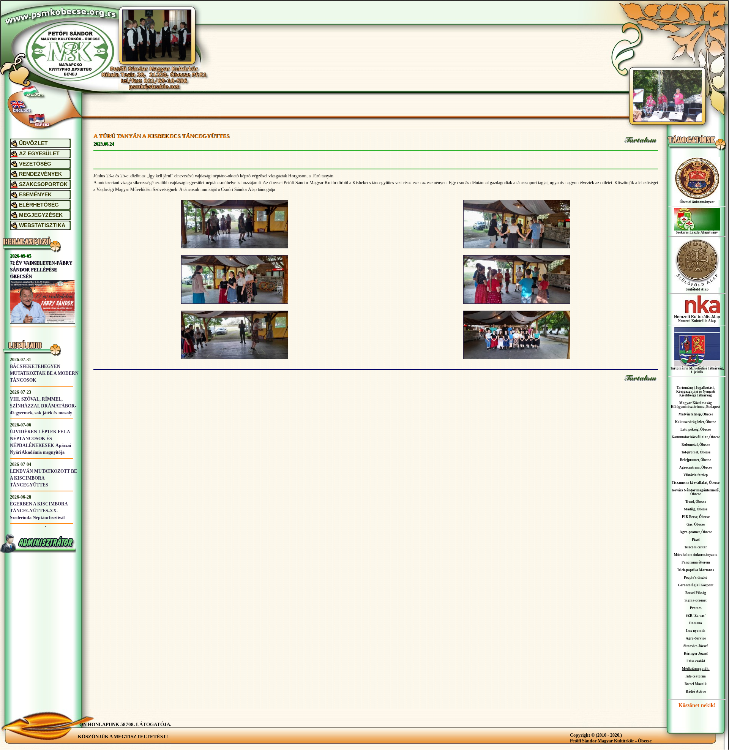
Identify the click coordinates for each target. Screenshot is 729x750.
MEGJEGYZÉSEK (41, 215)
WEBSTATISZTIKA (42, 225)
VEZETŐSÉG (35, 164)
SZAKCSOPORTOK (43, 184)
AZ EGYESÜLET (39, 153)
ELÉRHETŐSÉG (39, 205)
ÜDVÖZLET (33, 143)
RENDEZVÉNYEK (40, 174)
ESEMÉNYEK (35, 194)
